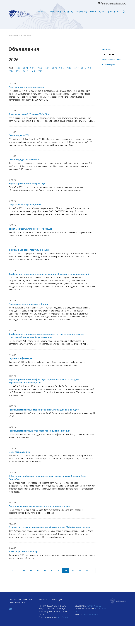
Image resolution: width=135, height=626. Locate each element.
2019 (61, 68)
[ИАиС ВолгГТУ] (21, 13)
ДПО (101, 11)
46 (31, 570)
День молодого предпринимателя (26, 87)
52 (73, 570)
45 (24, 570)
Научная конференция (20, 358)
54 (87, 570)
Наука (93, 11)
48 (45, 570)
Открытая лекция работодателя (25, 204)
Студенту (68, 11)
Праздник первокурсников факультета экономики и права (39, 506)
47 (38, 570)
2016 (83, 68)
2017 (76, 68)
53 (80, 570)
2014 (11, 71)
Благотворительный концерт (23, 551)
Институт (42, 11)
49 (52, 570)
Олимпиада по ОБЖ (19, 135)
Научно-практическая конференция (27, 183)
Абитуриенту (55, 11)
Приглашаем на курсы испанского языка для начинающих (39, 430)
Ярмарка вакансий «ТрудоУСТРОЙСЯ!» (29, 114)
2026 (11, 68)
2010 (40, 71)
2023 (32, 68)
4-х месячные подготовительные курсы (29, 250)
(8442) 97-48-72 (91, 614)
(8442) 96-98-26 (94, 606)
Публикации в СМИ (111, 59)
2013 (18, 71)
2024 (25, 68)
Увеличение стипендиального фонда (28, 304)
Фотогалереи (108, 64)
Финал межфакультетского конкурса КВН (30, 228)
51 (66, 570)
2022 (40, 68)
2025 (18, 68)
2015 (90, 68)
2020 (54, 68)
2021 (47, 68)
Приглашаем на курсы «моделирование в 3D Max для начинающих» (44, 409)
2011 (32, 71)
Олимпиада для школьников (24, 159)
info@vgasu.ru (64, 617)
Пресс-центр (113, 11)
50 (59, 570)
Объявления (109, 54)
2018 (69, 68)
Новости (106, 49)
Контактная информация (50, 600)
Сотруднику (81, 11)
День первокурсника (19, 452)
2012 (25, 71)
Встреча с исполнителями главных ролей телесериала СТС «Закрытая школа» (49, 527)
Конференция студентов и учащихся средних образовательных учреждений (49, 274)
